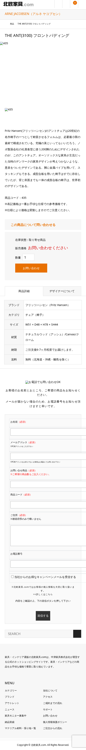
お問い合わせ (31, 268)
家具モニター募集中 (15, 715)
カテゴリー (11, 690)
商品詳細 (24, 291)
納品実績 (9, 722)
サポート (48, 709)
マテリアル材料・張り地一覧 (20, 728)
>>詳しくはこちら (43, 594)
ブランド (9, 696)
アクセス (48, 696)
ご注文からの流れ (52, 728)
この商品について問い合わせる (33, 224)
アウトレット (12, 703)
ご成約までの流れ (52, 703)
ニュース (9, 709)
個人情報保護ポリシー (55, 722)
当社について (50, 690)
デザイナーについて (62, 291)
